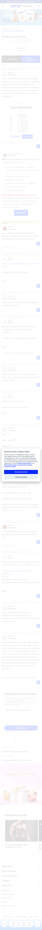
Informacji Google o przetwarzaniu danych (18, 465)
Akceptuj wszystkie (21, 472)
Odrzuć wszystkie (21, 477)
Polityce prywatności (24, 463)
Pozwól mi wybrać (10, 466)
